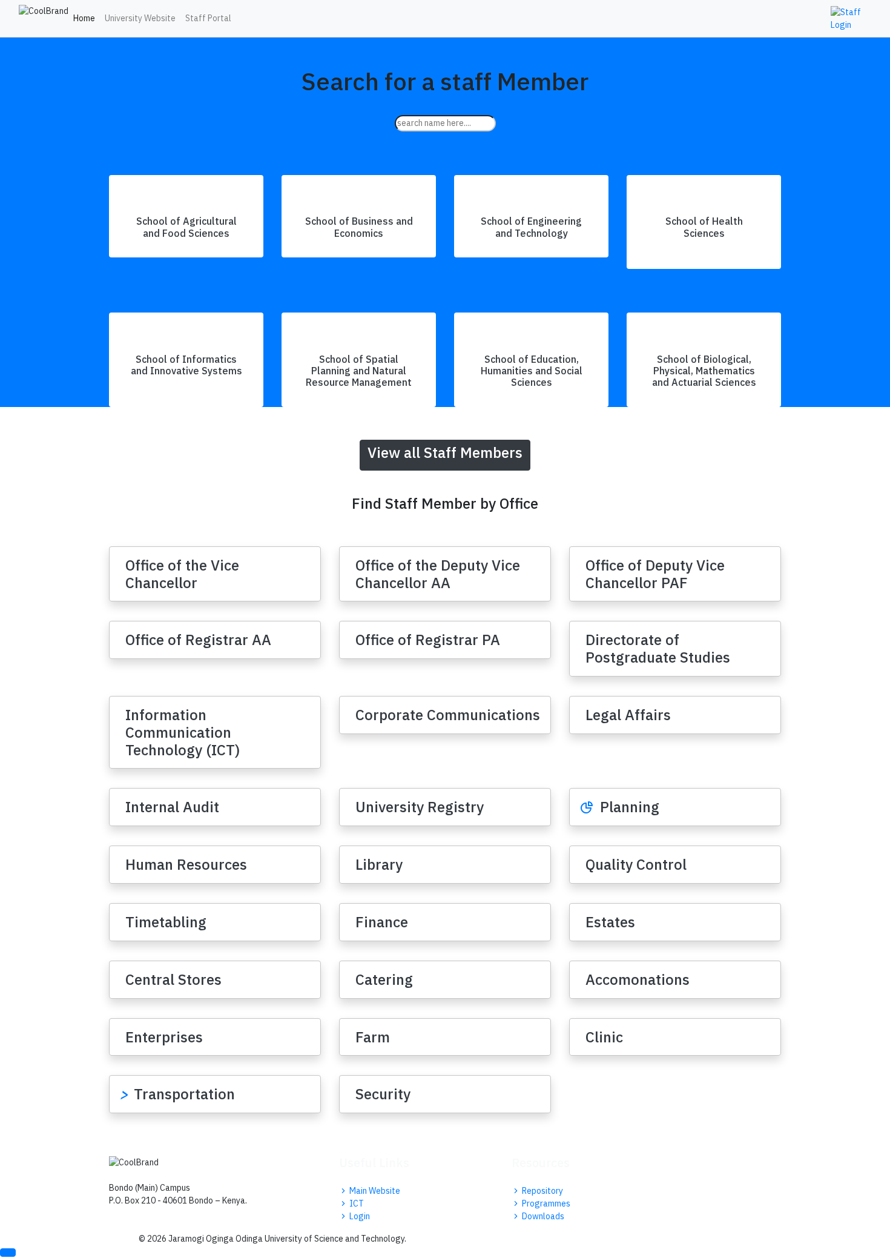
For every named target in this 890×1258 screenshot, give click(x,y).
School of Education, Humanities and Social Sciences (531, 370)
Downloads (542, 1216)
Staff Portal (208, 18)
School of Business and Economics (359, 227)
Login (359, 1216)
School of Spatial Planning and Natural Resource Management (359, 370)
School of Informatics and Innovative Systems (186, 365)
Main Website (374, 1190)
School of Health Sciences (704, 227)
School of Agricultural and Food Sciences (186, 227)
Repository (541, 1190)
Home (84, 18)
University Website (140, 18)
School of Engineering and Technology (531, 227)
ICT (356, 1203)
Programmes (545, 1203)
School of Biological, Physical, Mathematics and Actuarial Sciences (704, 370)
